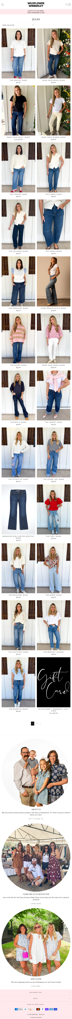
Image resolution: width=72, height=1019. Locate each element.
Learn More (36, 903)
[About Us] (36, 773)
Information (35, 992)
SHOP (35, 998)
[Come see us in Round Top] (36, 857)
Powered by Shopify (36, 1017)
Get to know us (36, 818)
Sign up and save (35, 1004)
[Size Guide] (36, 942)
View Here (36, 986)
